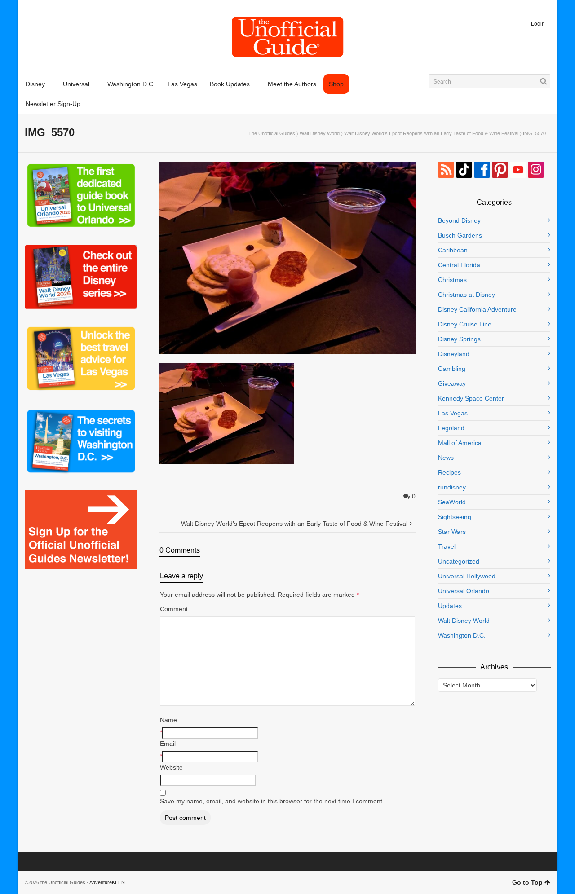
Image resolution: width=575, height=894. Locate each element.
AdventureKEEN (107, 882)
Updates (450, 605)
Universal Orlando (463, 591)
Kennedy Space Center (471, 398)
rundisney (452, 487)
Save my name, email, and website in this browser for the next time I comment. (272, 801)
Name (168, 719)
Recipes (449, 472)
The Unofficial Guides (271, 133)
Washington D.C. (462, 635)
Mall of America (460, 442)
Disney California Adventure (477, 309)
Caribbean (453, 250)
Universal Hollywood (466, 576)
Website (171, 767)
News (446, 457)
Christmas (452, 279)
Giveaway (452, 383)
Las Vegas (453, 413)
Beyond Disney (459, 220)
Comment (174, 608)
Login (538, 24)
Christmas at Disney (466, 294)
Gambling (451, 368)
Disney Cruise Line (464, 324)
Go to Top (527, 882)
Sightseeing (454, 516)
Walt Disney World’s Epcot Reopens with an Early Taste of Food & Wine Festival (431, 133)
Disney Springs (459, 339)
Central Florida (459, 265)
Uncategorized (458, 561)
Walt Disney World (320, 133)
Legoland (451, 428)
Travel (447, 546)
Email (168, 743)
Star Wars (452, 531)
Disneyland (453, 353)
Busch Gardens (460, 235)
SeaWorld (452, 502)
